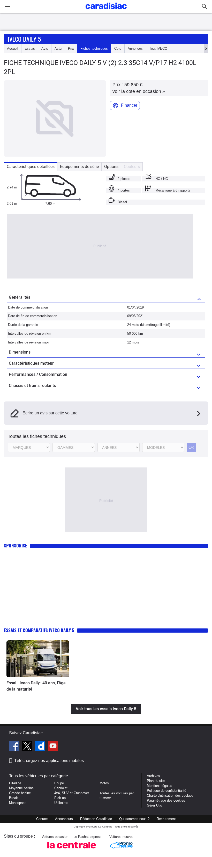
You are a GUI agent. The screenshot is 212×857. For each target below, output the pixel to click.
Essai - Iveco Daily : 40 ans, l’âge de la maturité (36, 686)
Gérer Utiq (154, 805)
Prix (71, 48)
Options (111, 166)
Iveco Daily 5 (24, 38)
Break (13, 798)
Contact (42, 819)
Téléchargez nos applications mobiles (49, 760)
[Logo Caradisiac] (106, 10)
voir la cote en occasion (138, 91)
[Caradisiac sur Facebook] (15, 747)
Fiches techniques (94, 48)
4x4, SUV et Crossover (71, 793)
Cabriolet (60, 788)
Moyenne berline (21, 788)
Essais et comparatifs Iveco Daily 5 (39, 630)
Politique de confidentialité (166, 791)
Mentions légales (159, 786)
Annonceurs (64, 819)
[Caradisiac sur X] (28, 747)
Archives (153, 776)
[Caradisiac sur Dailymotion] (41, 747)
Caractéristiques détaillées (31, 166)
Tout (158, 48)
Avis (44, 48)
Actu (58, 48)
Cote (117, 48)
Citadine (15, 783)
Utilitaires (61, 803)
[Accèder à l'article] (37, 658)
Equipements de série (79, 166)
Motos (104, 783)
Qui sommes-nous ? (134, 819)
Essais (30, 48)
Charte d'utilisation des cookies (170, 795)
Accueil (12, 48)
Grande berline (20, 793)
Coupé (59, 783)
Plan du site (156, 781)
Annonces (135, 48)
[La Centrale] (71, 850)
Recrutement (166, 819)
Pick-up (60, 798)
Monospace (17, 803)
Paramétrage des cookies (166, 800)
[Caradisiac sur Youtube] (53, 747)
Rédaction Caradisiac (96, 819)
